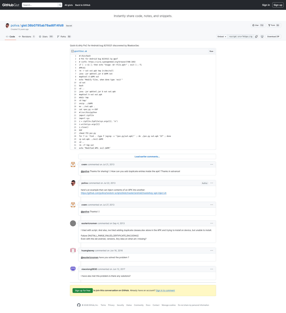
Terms (103, 305)
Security (120, 305)
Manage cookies (169, 305)
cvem (84, 164)
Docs (148, 305)
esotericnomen (89, 223)
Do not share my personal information (193, 305)
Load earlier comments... (147, 156)
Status (129, 305)
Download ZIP (273, 36)
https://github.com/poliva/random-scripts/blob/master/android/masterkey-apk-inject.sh (123, 193)
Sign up (278, 4)
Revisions (28, 36)
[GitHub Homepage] (79, 305)
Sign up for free (82, 290)
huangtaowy (87, 250)
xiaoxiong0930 (89, 269)
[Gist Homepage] (11, 5)
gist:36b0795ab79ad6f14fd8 (42, 25)
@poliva (85, 171)
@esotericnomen (89, 257)
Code (12, 36)
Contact (156, 305)
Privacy (111, 305)
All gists (69, 5)
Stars (47, 36)
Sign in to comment (165, 290)
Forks (65, 36)
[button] (256, 36)
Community (139, 305)
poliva (15, 25)
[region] (143, 102)
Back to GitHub (82, 5)
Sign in (266, 4)
